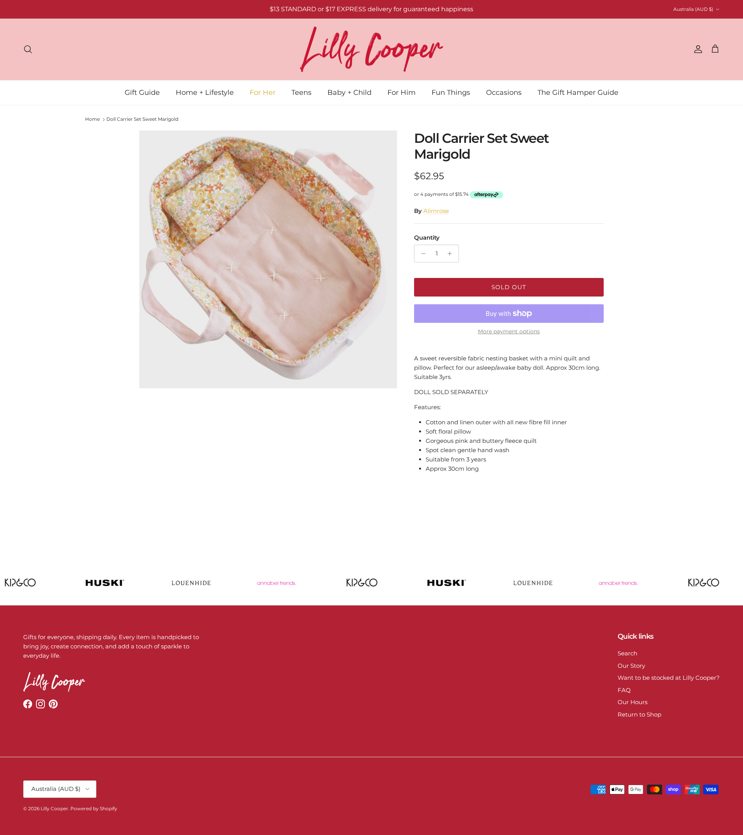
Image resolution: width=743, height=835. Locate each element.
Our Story (631, 665)
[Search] (28, 49)
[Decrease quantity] (421, 253)
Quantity (427, 237)
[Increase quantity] (452, 253)
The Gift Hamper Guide (578, 92)
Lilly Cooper (54, 808)
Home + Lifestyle (205, 92)
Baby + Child (349, 92)
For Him (401, 92)
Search (627, 653)
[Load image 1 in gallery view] (268, 259)
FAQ (624, 690)
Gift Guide (142, 92)
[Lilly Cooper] (371, 49)
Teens (301, 92)
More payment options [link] (509, 331)
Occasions (504, 92)
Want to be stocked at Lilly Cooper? (669, 677)
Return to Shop (639, 714)
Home (92, 119)
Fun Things (450, 92)
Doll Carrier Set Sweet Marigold (142, 119)
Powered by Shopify (93, 808)
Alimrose (436, 210)
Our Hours (632, 702)
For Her (263, 92)
